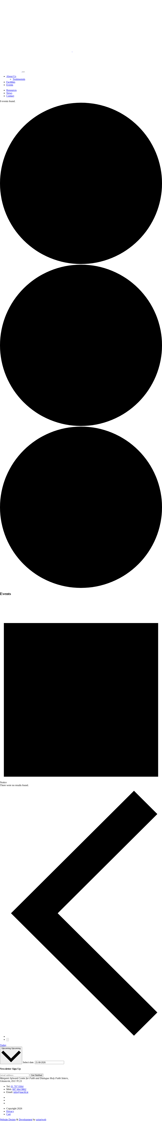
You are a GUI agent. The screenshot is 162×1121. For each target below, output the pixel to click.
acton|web (41, 1119)
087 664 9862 (19, 1089)
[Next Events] (7, 1039)
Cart (8, 1114)
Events (9, 84)
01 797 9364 (17, 1086)
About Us (11, 76)
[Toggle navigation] (23, 71)
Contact (10, 96)
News (9, 93)
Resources (11, 90)
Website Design (8, 1119)
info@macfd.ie (20, 1092)
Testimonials (19, 79)
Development (25, 1119)
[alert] (81, 695)
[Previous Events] (84, 1036)
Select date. (29, 1062)
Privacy (10, 1111)
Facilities (10, 82)
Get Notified (36, 1075)
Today (3, 1045)
